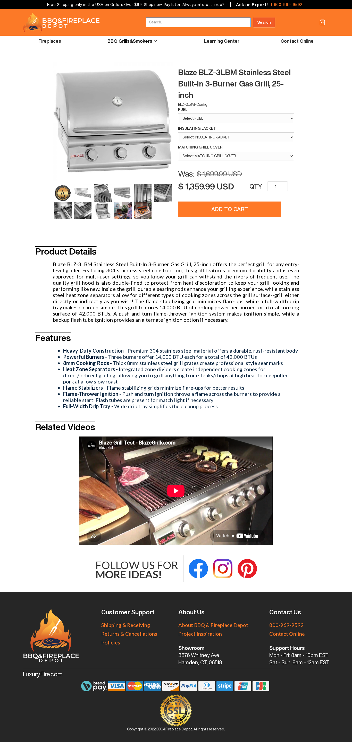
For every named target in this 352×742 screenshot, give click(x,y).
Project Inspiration (200, 634)
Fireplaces (49, 41)
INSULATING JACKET (197, 128)
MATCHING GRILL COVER (200, 147)
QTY (255, 186)
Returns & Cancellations (129, 634)
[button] (322, 22)
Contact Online (297, 41)
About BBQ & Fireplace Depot (213, 625)
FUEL (182, 109)
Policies (110, 642)
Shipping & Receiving (125, 625)
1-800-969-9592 (286, 4)
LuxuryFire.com (43, 674)
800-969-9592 (286, 625)
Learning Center (221, 41)
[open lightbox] (113, 122)
